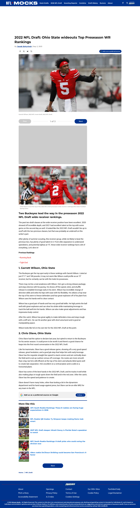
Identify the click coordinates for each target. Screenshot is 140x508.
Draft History (93, 3)
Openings (50, 489)
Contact (69, 489)
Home (21, 472)
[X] (127, 3)
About (110, 3)
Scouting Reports (70, 3)
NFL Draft (29, 472)
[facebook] (122, 3)
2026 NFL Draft (56, 3)
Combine (82, 3)
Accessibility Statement (28, 497)
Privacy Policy (51, 493)
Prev (25, 121)
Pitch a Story (23, 493)
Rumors (103, 3)
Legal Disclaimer (115, 493)
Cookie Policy (93, 493)
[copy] (31, 51)
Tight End (24, 262)
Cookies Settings (72, 497)
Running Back (25, 257)
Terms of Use (71, 493)
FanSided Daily (114, 489)
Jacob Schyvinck (24, 46)
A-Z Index (50, 497)
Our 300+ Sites (94, 489)
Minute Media (16, 502)
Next (81, 121)
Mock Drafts (44, 3)
